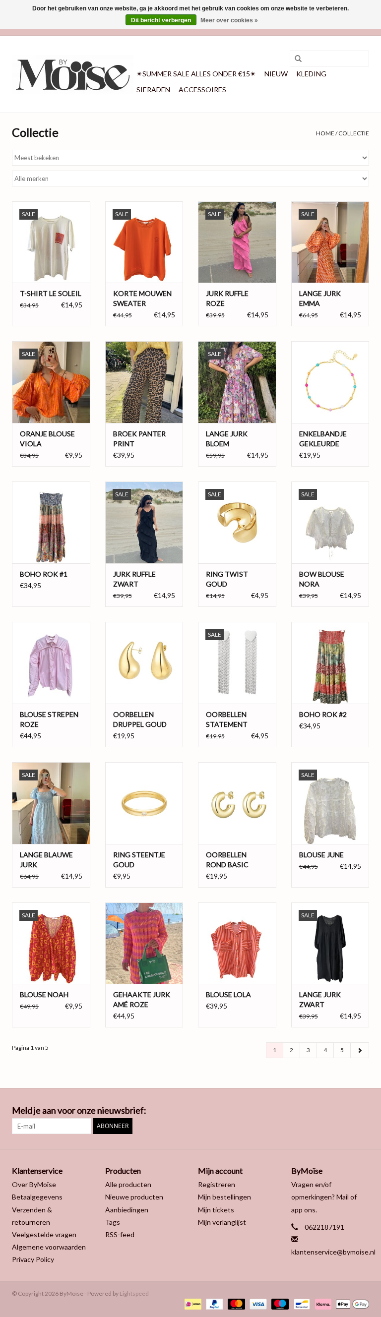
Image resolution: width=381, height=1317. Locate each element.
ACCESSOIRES (202, 89)
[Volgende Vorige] (360, 1050)
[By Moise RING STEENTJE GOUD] (144, 803)
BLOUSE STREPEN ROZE (49, 719)
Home (325, 133)
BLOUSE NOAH (44, 994)
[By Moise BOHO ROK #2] (330, 663)
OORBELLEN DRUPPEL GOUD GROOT (140, 719)
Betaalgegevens (37, 1197)
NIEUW (276, 73)
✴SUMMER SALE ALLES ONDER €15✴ (196, 73)
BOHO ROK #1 (43, 574)
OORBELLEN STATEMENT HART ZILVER (228, 719)
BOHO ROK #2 (323, 714)
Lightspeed (134, 1293)
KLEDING (311, 73)
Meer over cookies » (229, 20)
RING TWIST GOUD (227, 579)
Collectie (353, 133)
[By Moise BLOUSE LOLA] (237, 943)
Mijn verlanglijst (222, 1222)
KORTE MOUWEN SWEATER (142, 298)
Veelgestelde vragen (44, 1234)
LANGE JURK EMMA (320, 298)
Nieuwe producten (134, 1197)
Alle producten (128, 1184)
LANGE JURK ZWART (320, 999)
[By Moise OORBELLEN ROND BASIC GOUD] (237, 803)
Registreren (216, 1184)
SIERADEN (153, 89)
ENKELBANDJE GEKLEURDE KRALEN (323, 439)
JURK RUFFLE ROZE (227, 298)
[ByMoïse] (72, 74)
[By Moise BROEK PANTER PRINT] (144, 382)
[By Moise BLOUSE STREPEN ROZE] (51, 663)
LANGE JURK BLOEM (227, 438)
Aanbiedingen (126, 1209)
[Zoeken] (295, 59)
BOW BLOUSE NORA (321, 579)
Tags (112, 1222)
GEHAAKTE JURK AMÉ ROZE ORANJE (141, 1000)
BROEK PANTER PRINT (139, 438)
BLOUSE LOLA (228, 994)
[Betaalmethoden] (191, 1303)
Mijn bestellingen (224, 1197)
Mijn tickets (216, 1209)
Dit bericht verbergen (161, 20)
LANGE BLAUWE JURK (46, 859)
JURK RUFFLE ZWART (134, 579)
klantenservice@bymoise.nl (333, 1252)
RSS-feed (119, 1234)
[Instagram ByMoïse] (361, 1111)
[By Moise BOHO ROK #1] (51, 522)
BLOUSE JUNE (321, 854)
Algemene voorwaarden (49, 1247)
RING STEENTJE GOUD (139, 859)
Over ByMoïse (34, 1184)
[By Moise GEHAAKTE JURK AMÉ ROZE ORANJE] (144, 943)
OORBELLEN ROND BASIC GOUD (227, 860)
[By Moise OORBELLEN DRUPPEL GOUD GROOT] (144, 663)
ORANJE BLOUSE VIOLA (47, 438)
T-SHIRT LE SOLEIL (50, 293)
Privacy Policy (33, 1259)
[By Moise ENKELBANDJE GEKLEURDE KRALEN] (330, 382)
